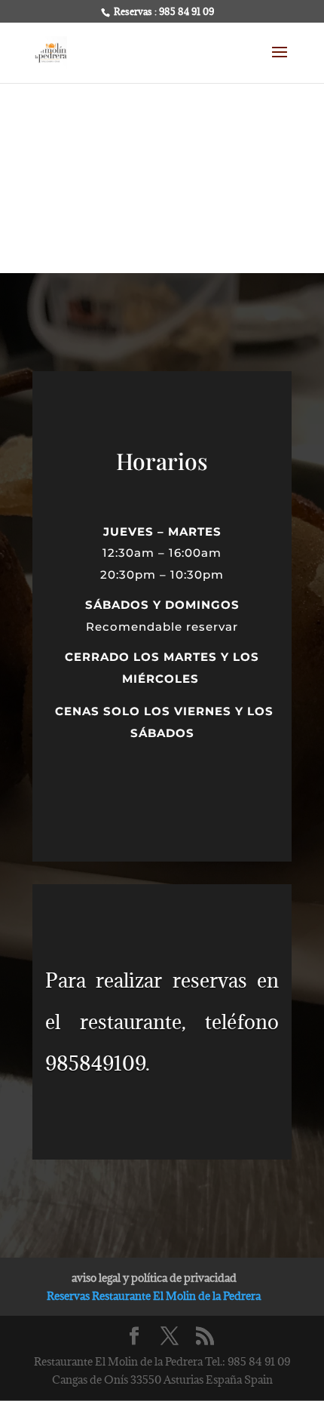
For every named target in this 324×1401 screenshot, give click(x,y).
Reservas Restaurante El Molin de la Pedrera (154, 1296)
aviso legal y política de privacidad (154, 1277)
